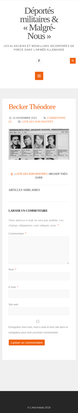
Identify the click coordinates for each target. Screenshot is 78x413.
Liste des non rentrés (37, 121)
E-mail (13, 287)
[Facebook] (39, 61)
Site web (13, 304)
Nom (12, 269)
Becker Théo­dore (32, 107)
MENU (39, 76)
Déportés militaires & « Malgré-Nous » (39, 23)
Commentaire (17, 233)
